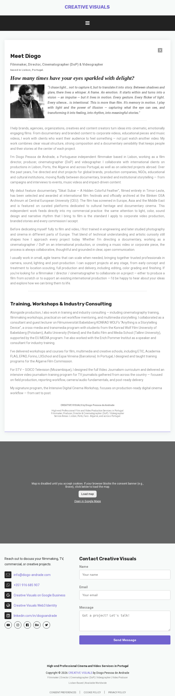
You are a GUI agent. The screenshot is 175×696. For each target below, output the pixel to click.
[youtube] (8, 625)
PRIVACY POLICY (117, 692)
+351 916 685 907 (26, 585)
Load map (87, 494)
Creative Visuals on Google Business (39, 595)
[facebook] (27, 625)
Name (83, 566)
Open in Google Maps (87, 501)
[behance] (37, 625)
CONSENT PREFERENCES (62, 692)
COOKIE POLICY (92, 692)
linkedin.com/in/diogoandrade (35, 615)
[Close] (160, 51)
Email (83, 587)
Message (86, 607)
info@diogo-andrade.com (32, 575)
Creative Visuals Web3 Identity (35, 605)
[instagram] (17, 625)
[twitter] (46, 625)
